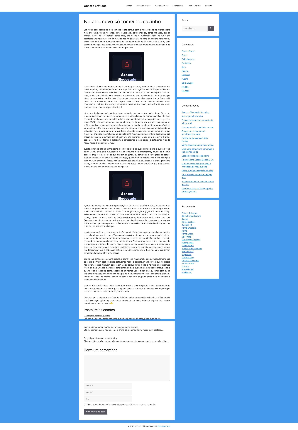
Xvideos (185, 266)
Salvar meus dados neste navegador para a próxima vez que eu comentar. (121, 404)
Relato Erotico (188, 222)
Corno (184, 55)
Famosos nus (188, 263)
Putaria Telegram (190, 213)
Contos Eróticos (95, 6)
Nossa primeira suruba (192, 116)
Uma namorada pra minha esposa (197, 127)
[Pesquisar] (211, 28)
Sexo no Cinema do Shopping (195, 112)
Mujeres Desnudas (190, 260)
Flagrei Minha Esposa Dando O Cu (197, 160)
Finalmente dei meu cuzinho (97, 316)
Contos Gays (178, 6)
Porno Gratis (187, 234)
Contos (129, 6)
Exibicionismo (188, 59)
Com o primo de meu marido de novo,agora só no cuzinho (111, 327)
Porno (184, 231)
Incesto (185, 71)
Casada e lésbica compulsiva (195, 156)
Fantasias (186, 63)
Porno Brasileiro (189, 228)
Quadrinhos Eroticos (191, 240)
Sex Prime (186, 237)
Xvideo (185, 219)
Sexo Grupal (187, 83)
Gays (184, 67)
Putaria (185, 79)
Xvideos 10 (187, 225)
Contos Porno (188, 51)
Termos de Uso (194, 6)
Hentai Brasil (187, 251)
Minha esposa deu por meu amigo (197, 145)
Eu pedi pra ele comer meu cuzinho (100, 338)
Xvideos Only (188, 257)
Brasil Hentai (187, 269)
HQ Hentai (186, 254)
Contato (208, 6)
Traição (185, 87)
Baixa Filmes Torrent (191, 216)
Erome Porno (188, 246)
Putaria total (187, 243)
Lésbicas (186, 75)
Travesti (185, 91)
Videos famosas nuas (192, 249)
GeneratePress (164, 426)
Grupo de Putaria (144, 6)
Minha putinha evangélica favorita (197, 171)
